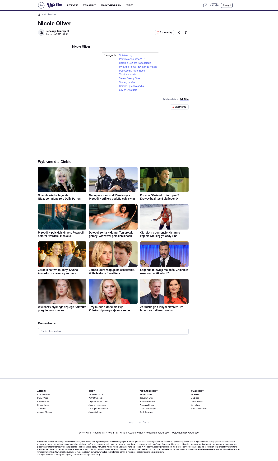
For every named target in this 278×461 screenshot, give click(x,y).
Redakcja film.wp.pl (57, 31)
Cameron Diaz (197, 401)
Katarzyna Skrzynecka (98, 408)
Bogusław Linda (146, 398)
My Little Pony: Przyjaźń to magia (138, 66)
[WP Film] (57, 5)
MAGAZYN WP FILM (111, 5)
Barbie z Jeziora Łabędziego (135, 62)
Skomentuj (166, 32)
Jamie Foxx (42, 408)
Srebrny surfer (127, 82)
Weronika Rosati (147, 405)
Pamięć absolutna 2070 (132, 59)
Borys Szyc (195, 405)
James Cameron (147, 394)
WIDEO (129, 5)
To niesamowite (128, 74)
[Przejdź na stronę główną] (41, 7)
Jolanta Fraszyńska (97, 405)
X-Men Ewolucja (128, 89)
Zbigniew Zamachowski (98, 401)
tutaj (98, 454)
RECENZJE (72, 5)
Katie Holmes (43, 401)
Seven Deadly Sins (129, 78)
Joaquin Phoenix (44, 412)
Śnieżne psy (126, 55)
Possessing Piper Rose (132, 70)
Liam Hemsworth (95, 394)
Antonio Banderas (147, 401)
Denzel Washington (148, 408)
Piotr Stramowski (95, 398)
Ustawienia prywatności (185, 432)
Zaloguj (227, 5)
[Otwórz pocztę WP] (205, 5)
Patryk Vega (42, 398)
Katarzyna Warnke (199, 408)
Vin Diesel (195, 398)
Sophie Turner (43, 405)
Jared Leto (195, 394)
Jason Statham (95, 412)
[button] (214, 5)
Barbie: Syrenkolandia (131, 86)
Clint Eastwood (44, 394)
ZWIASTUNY (89, 5)
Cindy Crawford (146, 412)
